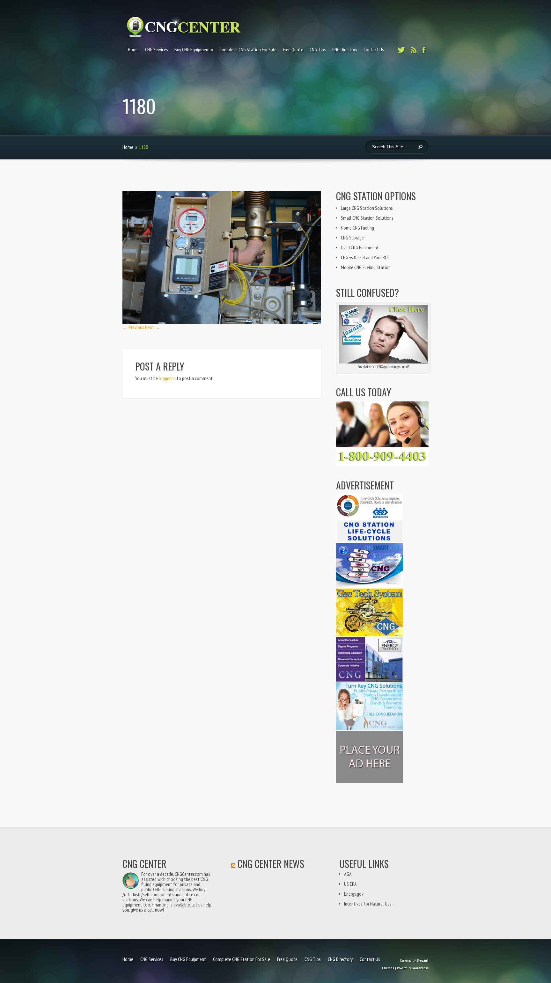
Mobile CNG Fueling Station (366, 267)
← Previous (133, 327)
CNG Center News (271, 863)
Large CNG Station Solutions (367, 208)
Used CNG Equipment (360, 247)
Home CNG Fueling (357, 227)
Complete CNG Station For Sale (247, 49)
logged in (167, 378)
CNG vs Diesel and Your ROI (365, 257)
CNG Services (156, 49)
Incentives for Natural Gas (368, 903)
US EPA (350, 884)
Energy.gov (354, 894)
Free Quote (293, 49)
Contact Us (374, 49)
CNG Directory (344, 49)
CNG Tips (318, 49)
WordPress (421, 967)
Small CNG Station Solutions (367, 218)
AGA (348, 874)
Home (133, 49)
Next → (152, 327)
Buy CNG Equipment (192, 49)
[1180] (221, 322)
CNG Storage (352, 237)
